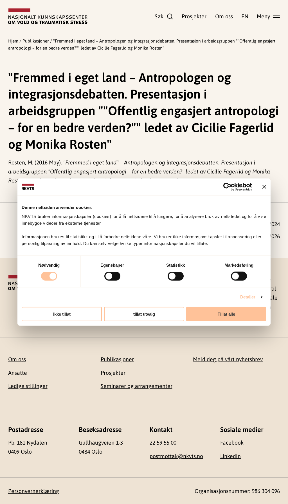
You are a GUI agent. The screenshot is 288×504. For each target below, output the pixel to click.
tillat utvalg (144, 313)
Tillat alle (226, 313)
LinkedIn (230, 456)
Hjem (13, 40)
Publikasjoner (35, 40)
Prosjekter (194, 16)
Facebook (232, 443)
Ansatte (17, 373)
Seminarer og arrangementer (136, 386)
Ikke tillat (62, 313)
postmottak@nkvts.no (176, 456)
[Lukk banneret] (264, 187)
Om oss (224, 16)
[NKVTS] (47, 16)
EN (244, 16)
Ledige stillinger (28, 386)
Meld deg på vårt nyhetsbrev (228, 359)
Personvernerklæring (33, 491)
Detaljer (248, 297)
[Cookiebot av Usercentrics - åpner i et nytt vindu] (227, 187)
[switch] (112, 276)
